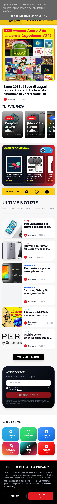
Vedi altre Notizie (28, 357)
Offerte (52, 208)
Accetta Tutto (40, 496)
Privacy (19, 390)
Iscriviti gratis (28, 395)
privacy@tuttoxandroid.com (14, 403)
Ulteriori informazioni (26, 16)
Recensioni (40, 208)
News (5, 208)
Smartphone (17, 208)
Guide (29, 208)
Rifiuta (15, 496)
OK (45, 16)
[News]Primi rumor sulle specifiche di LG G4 (41, 21)
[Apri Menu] (4, 21)
